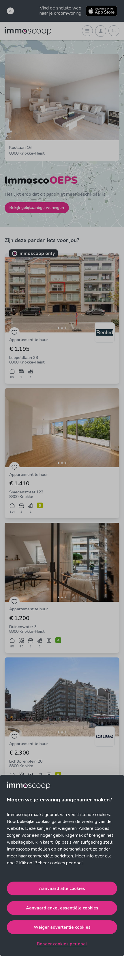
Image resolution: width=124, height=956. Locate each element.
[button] (62, 292)
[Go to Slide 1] (58, 328)
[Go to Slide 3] (65, 328)
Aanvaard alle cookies (62, 888)
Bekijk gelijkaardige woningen (37, 207)
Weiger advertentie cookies (62, 927)
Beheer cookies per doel (62, 944)
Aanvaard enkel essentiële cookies (62, 908)
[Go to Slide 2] (62, 328)
